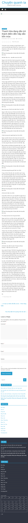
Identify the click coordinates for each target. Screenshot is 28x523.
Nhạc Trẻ (3, 422)
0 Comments (19, 38)
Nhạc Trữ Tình (4, 424)
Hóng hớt (3, 411)
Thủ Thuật (4, 28)
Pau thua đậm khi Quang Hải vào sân (16, 311)
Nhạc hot (3, 415)
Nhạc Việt (3, 426)
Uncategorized (4, 432)
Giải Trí (2, 409)
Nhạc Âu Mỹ (3, 413)
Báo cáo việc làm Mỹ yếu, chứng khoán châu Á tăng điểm (13, 393)
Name (2, 343)
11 (5, 504)
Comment (3, 324)
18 (5, 506)
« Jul (2, 514)
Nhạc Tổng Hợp (4, 420)
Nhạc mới (3, 418)
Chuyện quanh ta (14, 2)
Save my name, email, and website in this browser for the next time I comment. (13, 369)
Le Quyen (14, 38)
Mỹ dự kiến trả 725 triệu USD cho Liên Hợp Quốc (11, 388)
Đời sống (3, 407)
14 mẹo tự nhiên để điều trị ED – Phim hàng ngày (13, 304)
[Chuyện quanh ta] (2, 9)
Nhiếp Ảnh (3, 428)
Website (2, 359)
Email (2, 351)
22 (20, 506)
